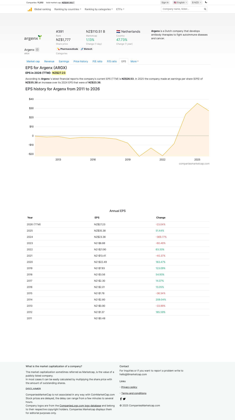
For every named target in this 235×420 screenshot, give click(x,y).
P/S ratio (112, 61)
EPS (123, 61)
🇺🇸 (179, 2)
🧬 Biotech (86, 49)
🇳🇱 (128, 32)
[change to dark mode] (206, 2)
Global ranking (42, 9)
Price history (81, 61)
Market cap (33, 61)
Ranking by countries (66, 9)
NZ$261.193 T (68, 2)
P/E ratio (97, 61)
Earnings (64, 61)
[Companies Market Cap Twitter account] (124, 399)
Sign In (165, 2)
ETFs (119, 9)
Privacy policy (129, 387)
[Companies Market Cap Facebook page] (121, 399)
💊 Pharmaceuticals (67, 49)
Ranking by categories (98, 9)
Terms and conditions (133, 393)
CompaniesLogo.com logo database (80, 405)
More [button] (134, 61)
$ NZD (196, 2)
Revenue (49, 61)
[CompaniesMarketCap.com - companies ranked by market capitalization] (30, 9)
